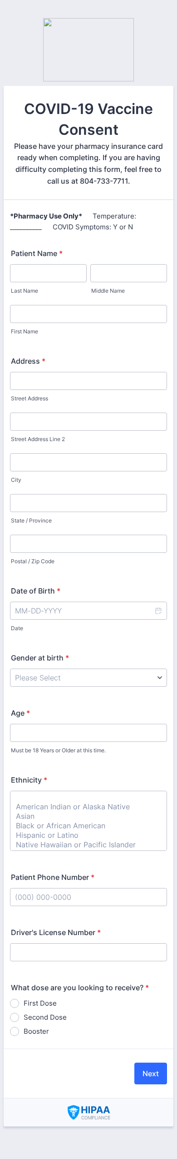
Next (151, 1073)
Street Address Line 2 (38, 439)
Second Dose (45, 1017)
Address (28, 361)
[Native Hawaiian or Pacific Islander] (88, 845)
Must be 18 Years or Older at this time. (58, 750)
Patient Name (37, 253)
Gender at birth (40, 657)
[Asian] (88, 816)
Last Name (24, 290)
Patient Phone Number (52, 877)
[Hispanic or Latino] (88, 835)
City (16, 479)
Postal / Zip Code (32, 561)
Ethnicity (29, 779)
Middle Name (108, 290)
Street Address (29, 398)
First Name (24, 331)
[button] (158, 611)
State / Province (31, 520)
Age (20, 712)
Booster (36, 1031)
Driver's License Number (56, 932)
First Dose (40, 1003)
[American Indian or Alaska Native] (88, 807)
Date (17, 628)
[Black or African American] (88, 826)
